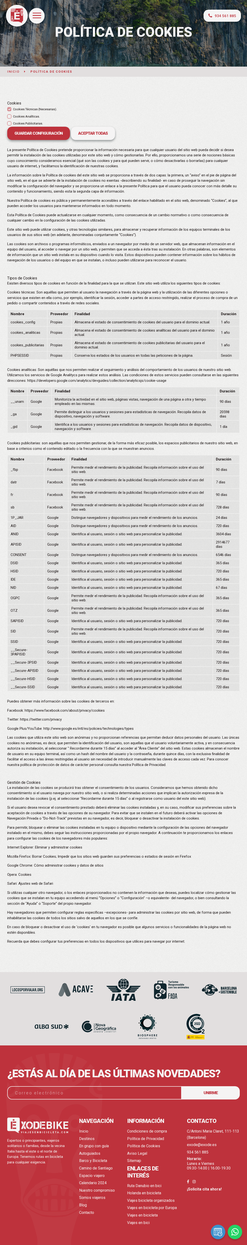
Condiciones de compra (147, 1131)
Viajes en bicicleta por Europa (152, 1207)
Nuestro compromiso (97, 1190)
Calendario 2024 (93, 1183)
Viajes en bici (138, 1222)
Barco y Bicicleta (93, 1160)
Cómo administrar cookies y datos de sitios (68, 865)
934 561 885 (197, 1152)
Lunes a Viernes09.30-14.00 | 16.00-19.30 (209, 1163)
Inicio (83, 1131)
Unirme (211, 1092)
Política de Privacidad (145, 1138)
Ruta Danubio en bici (144, 1185)
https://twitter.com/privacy (41, 719)
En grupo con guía (94, 1146)
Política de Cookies (143, 1146)
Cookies (24, 874)
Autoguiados (89, 1153)
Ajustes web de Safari (35, 883)
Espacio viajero (92, 1175)
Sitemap (134, 1160)
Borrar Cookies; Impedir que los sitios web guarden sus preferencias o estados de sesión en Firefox (111, 856)
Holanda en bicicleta (144, 1193)
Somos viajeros (92, 1197)
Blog (83, 1205)
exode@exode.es (202, 1144)
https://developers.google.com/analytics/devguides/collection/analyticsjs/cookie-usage (96, 380)
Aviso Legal (137, 1153)
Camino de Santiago (96, 1168)
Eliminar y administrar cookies (58, 847)
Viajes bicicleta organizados (151, 1200)
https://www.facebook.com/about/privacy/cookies (65, 710)
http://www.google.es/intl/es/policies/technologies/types (88, 728)
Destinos (87, 1138)
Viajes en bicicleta (142, 1215)
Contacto (86, 1212)
